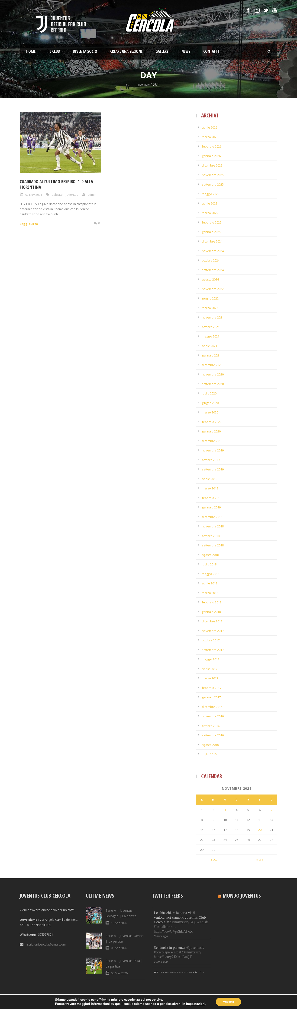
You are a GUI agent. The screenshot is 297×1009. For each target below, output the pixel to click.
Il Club (54, 51)
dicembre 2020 (212, 365)
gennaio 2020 (211, 431)
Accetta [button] (228, 1002)
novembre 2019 (213, 450)
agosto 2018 (210, 555)
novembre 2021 (213, 317)
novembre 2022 (213, 289)
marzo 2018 (210, 593)
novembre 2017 (213, 631)
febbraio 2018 (211, 602)
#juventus (170, 951)
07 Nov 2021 (33, 194)
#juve (158, 951)
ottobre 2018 (211, 536)
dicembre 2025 (212, 165)
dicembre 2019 (212, 441)
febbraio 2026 (211, 146)
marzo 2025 (210, 213)
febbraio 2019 (211, 498)
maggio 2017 (210, 659)
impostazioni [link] (195, 1004)
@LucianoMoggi (172, 938)
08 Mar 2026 (119, 973)
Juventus (72, 194)
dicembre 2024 (212, 241)
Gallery (161, 51)
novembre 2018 (213, 526)
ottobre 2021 (211, 327)
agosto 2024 (210, 279)
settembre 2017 (213, 650)
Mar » (260, 860)
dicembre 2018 (212, 517)
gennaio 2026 (211, 156)
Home (31, 51)
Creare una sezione (126, 51)
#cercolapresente (166, 917)
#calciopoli (198, 947)
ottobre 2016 (211, 726)
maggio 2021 (210, 336)
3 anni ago (161, 926)
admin (91, 194)
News (185, 51)
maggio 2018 (210, 574)
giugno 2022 (210, 298)
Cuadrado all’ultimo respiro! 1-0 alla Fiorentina (56, 184)
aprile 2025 (209, 203)
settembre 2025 (213, 184)
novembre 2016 (213, 716)
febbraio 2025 (211, 222)
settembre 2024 (213, 270)
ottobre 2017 (211, 640)
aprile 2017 (209, 669)
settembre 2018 (213, 545)
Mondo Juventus (242, 895)
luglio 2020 (209, 393)
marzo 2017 (210, 678)
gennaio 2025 (211, 232)
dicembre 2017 (212, 621)
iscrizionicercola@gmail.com (46, 944)
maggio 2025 (210, 194)
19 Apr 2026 (119, 923)
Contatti (211, 51)
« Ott (213, 860)
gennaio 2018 (211, 612)
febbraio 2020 (211, 422)
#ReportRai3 (163, 947)
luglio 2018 (209, 564)
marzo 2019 (210, 488)
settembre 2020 (213, 384)
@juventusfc (195, 912)
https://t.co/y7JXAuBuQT (173, 921)
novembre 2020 (213, 374)
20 (259, 830)
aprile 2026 (209, 127)
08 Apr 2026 (119, 948)
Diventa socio (85, 51)
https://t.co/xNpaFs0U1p (172, 956)
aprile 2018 (209, 583)
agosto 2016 (210, 745)
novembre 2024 (213, 251)
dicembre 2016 (212, 707)
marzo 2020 (210, 412)
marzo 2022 (210, 308)
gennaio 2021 (211, 355)
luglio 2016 (209, 754)
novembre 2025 (213, 175)
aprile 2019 (209, 479)
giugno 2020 (210, 403)
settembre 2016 (213, 735)
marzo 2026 (210, 137)
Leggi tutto (29, 224)
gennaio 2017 (211, 697)
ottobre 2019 (211, 460)
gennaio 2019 (211, 507)
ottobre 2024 (211, 260)
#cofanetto (181, 947)
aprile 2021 (209, 346)
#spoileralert (186, 951)
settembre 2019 (213, 469)
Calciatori (58, 194)
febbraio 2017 (211, 688)
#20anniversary (190, 917)
